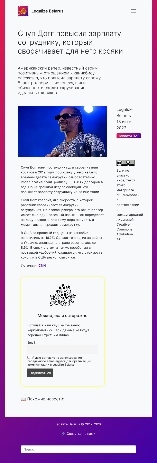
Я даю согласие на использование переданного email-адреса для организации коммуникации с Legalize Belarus (59, 361)
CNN (42, 265)
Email (31, 342)
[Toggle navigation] (133, 11)
